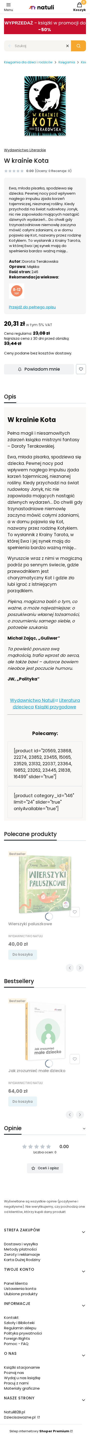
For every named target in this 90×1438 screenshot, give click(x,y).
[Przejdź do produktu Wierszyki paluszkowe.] (45, 884)
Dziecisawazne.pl (20, 1417)
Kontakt (11, 1317)
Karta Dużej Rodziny (22, 1259)
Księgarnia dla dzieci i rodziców (28, 62)
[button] (78, 45)
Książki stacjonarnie (22, 1367)
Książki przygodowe (55, 707)
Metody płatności (20, 1249)
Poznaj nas (14, 1372)
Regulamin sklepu (20, 1328)
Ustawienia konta (20, 1288)
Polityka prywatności (23, 1333)
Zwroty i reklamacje (22, 1254)
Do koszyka (22, 954)
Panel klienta (16, 1283)
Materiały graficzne (22, 1388)
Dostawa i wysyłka (21, 1244)
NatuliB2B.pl (14, 1412)
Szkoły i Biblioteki (19, 1322)
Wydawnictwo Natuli (32, 700)
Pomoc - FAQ (16, 1343)
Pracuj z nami (16, 1383)
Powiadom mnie (42, 369)
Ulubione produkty (21, 1293)
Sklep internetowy (39, 1431)
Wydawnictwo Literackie (25, 150)
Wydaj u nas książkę (22, 1377)
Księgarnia (66, 62)
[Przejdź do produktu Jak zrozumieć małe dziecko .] (45, 1031)
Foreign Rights (17, 1338)
